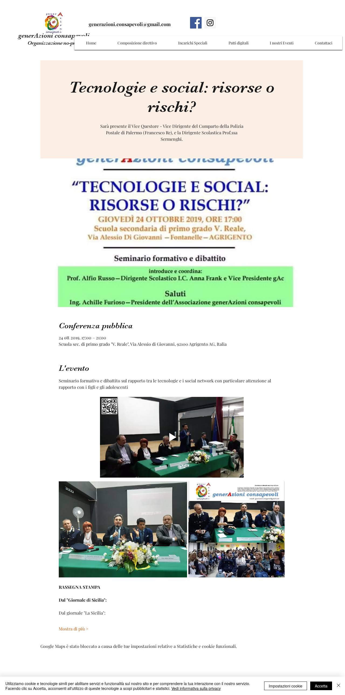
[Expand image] (123, 529)
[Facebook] (196, 23)
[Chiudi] (338, 686)
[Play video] (172, 437)
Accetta (321, 686)
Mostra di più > (73, 629)
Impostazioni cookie (285, 686)
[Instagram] (210, 23)
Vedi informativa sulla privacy (196, 688)
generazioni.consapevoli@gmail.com (130, 24)
